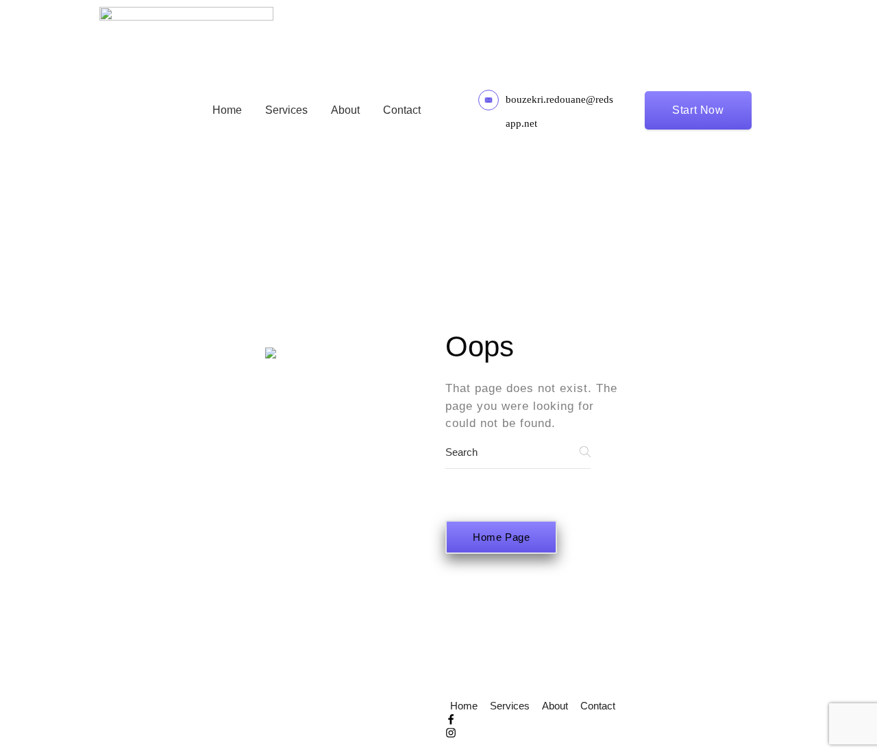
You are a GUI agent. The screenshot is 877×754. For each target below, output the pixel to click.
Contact (402, 110)
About (345, 110)
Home (227, 110)
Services (286, 110)
